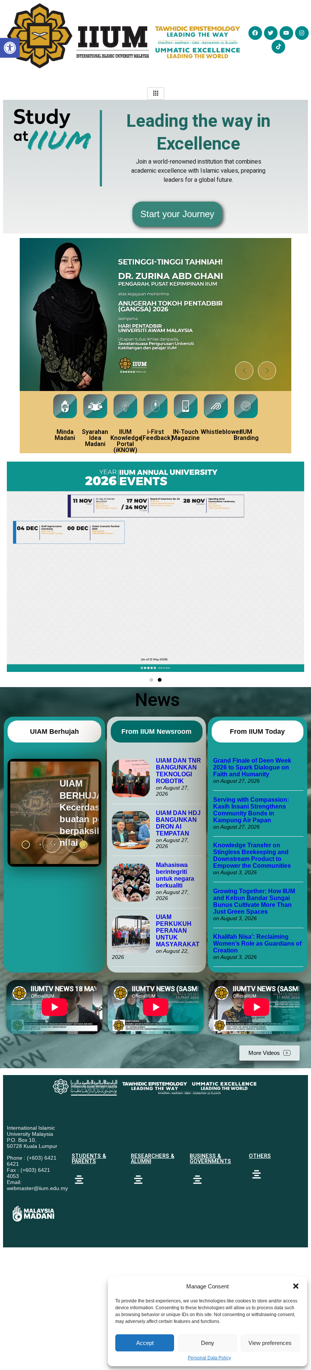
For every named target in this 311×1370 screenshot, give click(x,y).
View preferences (270, 1343)
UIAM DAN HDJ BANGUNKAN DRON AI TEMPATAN (178, 823)
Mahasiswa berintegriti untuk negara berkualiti (175, 875)
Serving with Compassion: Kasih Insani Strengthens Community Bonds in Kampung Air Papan (251, 809)
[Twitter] (271, 33)
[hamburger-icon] (155, 93)
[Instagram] (302, 33)
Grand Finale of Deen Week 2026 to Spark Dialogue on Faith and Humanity (252, 767)
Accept (145, 1343)
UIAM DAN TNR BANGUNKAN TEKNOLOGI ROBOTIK (178, 770)
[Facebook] (255, 33)
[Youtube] (286, 33)
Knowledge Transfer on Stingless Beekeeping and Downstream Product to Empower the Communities (252, 855)
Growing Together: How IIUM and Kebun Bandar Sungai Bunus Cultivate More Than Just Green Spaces (254, 901)
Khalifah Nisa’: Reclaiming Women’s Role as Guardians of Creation (257, 943)
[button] (296, 1286)
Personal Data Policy (209, 1358)
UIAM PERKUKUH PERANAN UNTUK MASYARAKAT (177, 930)
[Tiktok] (278, 47)
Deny (207, 1343)
